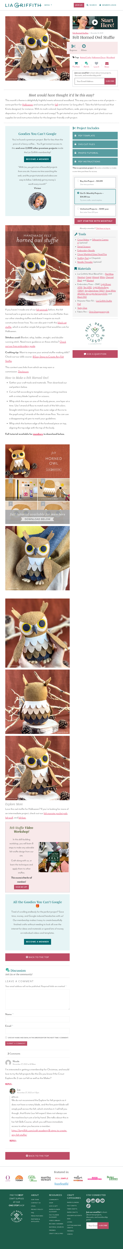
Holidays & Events (74, 1215)
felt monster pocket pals (55, 813)
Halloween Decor (98, 57)
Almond (95, 277)
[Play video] (95, 22)
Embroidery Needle (86, 250)
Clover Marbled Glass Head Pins (92, 254)
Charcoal (110, 277)
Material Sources (56, 1227)
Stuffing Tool (83, 258)
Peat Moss (109, 274)
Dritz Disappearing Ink (99, 312)
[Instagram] (93, 1200)
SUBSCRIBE (110, 81)
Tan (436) (87, 287)
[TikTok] (88, 1206)
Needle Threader (85, 262)
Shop (51, 1203)
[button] (79, 5)
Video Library (54, 1220)
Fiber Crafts (72, 1209)
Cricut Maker (83, 239)
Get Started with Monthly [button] (95, 221)
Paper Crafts (72, 1212)
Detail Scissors (83, 246)
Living (69, 1222)
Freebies (52, 1230)
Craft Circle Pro (56, 1233)
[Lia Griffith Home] (23, 5)
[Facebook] (98, 1200)
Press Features (37, 1216)
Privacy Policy (37, 1209)
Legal (33, 1206)
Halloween (27, 104)
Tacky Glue (82, 308)
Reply (8, 1084)
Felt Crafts (72, 1206)
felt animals (42, 309)
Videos (70, 1234)
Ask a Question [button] (96, 354)
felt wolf (9, 817)
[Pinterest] (88, 1200)
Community (54, 1199)
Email (9, 1025)
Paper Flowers (73, 1202)
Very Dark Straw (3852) (95, 290)
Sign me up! (21, 887)
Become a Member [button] (37, 159)
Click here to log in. (103, 228)
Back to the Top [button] (38, 957)
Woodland (110, 57)
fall (56, 104)
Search (93, 5)
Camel (88, 277)
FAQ (32, 1212)
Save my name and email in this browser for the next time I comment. (38, 1038)
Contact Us (36, 1203)
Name (9, 1014)
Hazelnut (81, 277)
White (102, 277)
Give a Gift (53, 1206)
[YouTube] (102, 1200)
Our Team (35, 1199)
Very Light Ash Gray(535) (96, 294)
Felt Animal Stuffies (80, 33)
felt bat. (22, 817)
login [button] (109, 5)
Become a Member (56, 1224)
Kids (69, 1219)
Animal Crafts (85, 57)
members (38, 434)
